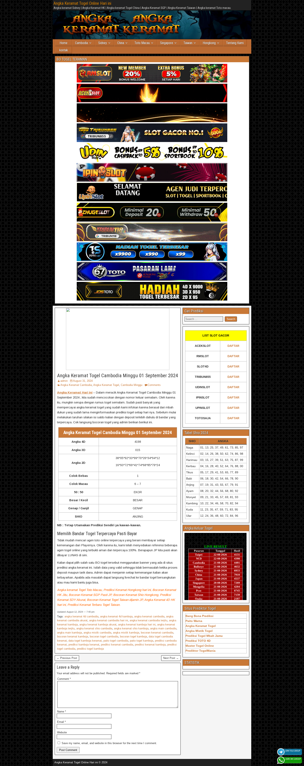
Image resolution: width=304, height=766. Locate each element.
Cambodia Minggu (131, 385)
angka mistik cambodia (97, 632)
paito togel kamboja (141, 640)
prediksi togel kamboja (90, 648)
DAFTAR (233, 345)
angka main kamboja (69, 632)
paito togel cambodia (115, 640)
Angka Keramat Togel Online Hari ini (82, 3)
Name (61, 711)
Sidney (102, 43)
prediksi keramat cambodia (117, 644)
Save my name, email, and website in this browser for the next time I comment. (109, 743)
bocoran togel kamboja (133, 636)
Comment (64, 678)
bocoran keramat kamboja (72, 636)
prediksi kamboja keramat (83, 644)
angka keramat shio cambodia (94, 628)
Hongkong (209, 43)
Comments (154, 385)
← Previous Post (67, 658)
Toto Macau (142, 43)
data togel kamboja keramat (85, 640)
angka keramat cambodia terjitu (148, 620)
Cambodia (81, 43)
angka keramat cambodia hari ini (108, 620)
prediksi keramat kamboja (150, 644)
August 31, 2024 (83, 380)
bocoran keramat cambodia (157, 632)
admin (64, 380)
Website (62, 732)
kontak (63, 50)
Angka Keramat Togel (106, 385)
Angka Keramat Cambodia (76, 385)
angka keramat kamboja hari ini (137, 624)
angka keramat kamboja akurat (97, 624)
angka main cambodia (163, 628)
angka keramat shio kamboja (131, 628)
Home (63, 43)
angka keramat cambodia (149, 616)
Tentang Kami (235, 43)
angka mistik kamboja (126, 632)
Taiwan (187, 43)
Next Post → (171, 658)
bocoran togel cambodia (104, 636)
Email (61, 721)
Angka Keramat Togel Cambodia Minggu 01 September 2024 (117, 375)
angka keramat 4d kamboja (116, 616)
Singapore (166, 43)
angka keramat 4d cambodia (81, 616)
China (120, 43)
